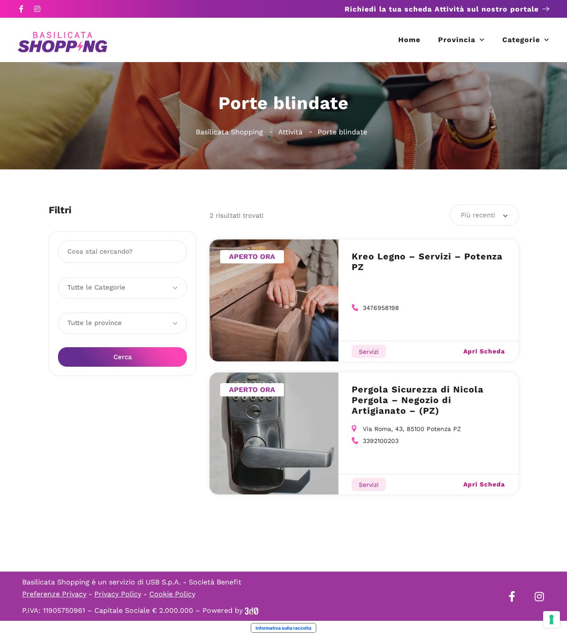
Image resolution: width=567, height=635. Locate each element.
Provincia (456, 39)
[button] (122, 287)
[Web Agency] (251, 610)
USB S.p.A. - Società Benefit (193, 582)
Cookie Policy (172, 594)
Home (409, 39)
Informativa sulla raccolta (283, 628)
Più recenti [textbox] (478, 215)
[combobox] (484, 215)
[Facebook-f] (21, 8)
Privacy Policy (117, 594)
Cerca (122, 357)
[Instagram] (37, 8)
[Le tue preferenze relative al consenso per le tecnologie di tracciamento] (551, 619)
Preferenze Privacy (54, 594)
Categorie (521, 39)
